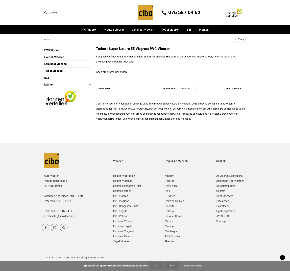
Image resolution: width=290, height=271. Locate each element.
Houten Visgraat (122, 181)
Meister (169, 221)
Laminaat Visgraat (123, 231)
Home (47, 39)
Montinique (171, 231)
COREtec (170, 196)
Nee (172, 266)
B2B (189, 30)
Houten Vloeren (115, 30)
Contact (220, 191)
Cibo (167, 191)
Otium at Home (173, 216)
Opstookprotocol (226, 211)
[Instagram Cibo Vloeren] (54, 227)
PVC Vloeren (89, 30)
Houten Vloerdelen (124, 176)
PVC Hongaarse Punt (125, 206)
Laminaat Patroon (123, 236)
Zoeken (52, 12)
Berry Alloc (171, 186)
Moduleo (170, 226)
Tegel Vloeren (170, 30)
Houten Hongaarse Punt (127, 186)
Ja (156, 266)
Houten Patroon (122, 191)
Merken (204, 30)
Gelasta (169, 211)
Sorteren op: (169, 88)
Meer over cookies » (194, 266)
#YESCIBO (222, 216)
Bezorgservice (224, 196)
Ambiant (169, 176)
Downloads (223, 206)
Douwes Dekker (174, 201)
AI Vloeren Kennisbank (229, 176)
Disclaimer (222, 201)
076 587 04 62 (184, 12)
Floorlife (170, 206)
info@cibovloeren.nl (63, 216)
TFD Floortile (172, 236)
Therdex (169, 241)
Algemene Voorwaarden (230, 181)
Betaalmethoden (225, 186)
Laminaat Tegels (122, 226)
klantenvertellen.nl (96, 257)
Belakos (169, 181)
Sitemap (221, 221)
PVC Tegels (120, 211)
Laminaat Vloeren (143, 30)
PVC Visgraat (121, 201)
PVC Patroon (120, 216)
